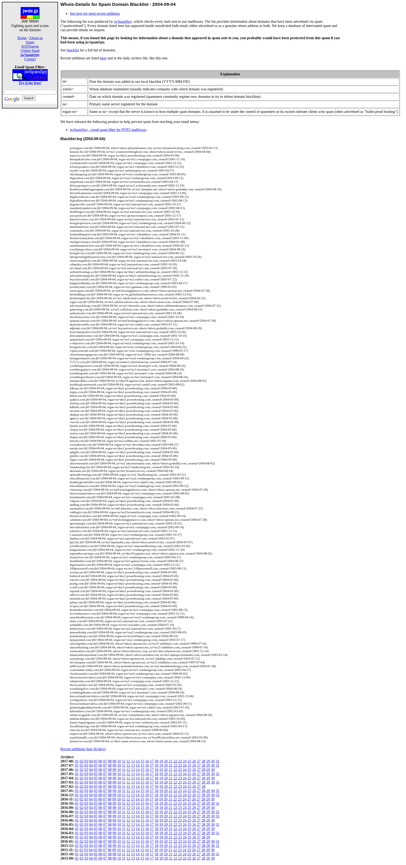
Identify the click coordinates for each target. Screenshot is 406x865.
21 (170, 761)
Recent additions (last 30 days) (83, 749)
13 (133, 761)
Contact (30, 59)
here (103, 58)
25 (189, 761)
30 (213, 761)
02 (81, 761)
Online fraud (30, 51)
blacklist (73, 50)
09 (114, 761)
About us (36, 38)
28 (203, 761)
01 (77, 761)
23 (180, 761)
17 (152, 761)
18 (156, 761)
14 (138, 761)
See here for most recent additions (95, 13)
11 (123, 761)
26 (194, 761)
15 (142, 761)
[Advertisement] (30, 178)
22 (175, 761)
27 (199, 761)
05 (96, 761)
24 (185, 761)
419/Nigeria (30, 46)
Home (22, 38)
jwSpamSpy (123, 21)
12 (128, 761)
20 (166, 761)
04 (91, 761)
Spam (30, 42)
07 (105, 761)
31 (217, 761)
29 (208, 761)
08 (110, 761)
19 (161, 761)
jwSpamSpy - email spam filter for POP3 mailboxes (108, 130)
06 (100, 761)
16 (147, 761)
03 (86, 761)
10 (119, 761)
